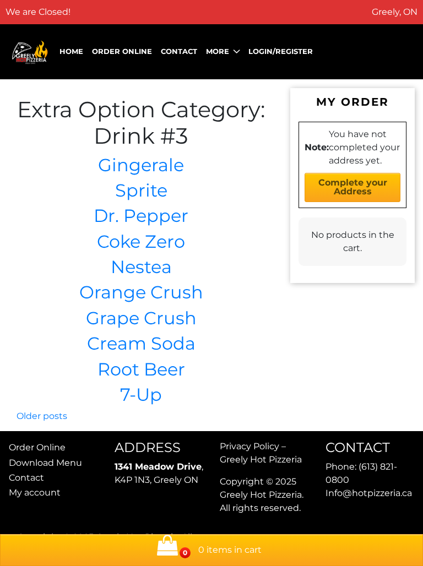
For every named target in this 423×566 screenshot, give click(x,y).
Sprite (141, 190)
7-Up (141, 394)
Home (71, 51)
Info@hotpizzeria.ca (369, 493)
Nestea (141, 266)
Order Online (122, 51)
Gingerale (141, 165)
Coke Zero (141, 241)
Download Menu (45, 463)
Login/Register (280, 51)
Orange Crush (141, 292)
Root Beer (141, 369)
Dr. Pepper (141, 215)
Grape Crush (141, 318)
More (217, 51)
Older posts (42, 416)
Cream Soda (141, 343)
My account (35, 492)
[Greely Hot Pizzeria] (30, 51)
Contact (179, 51)
